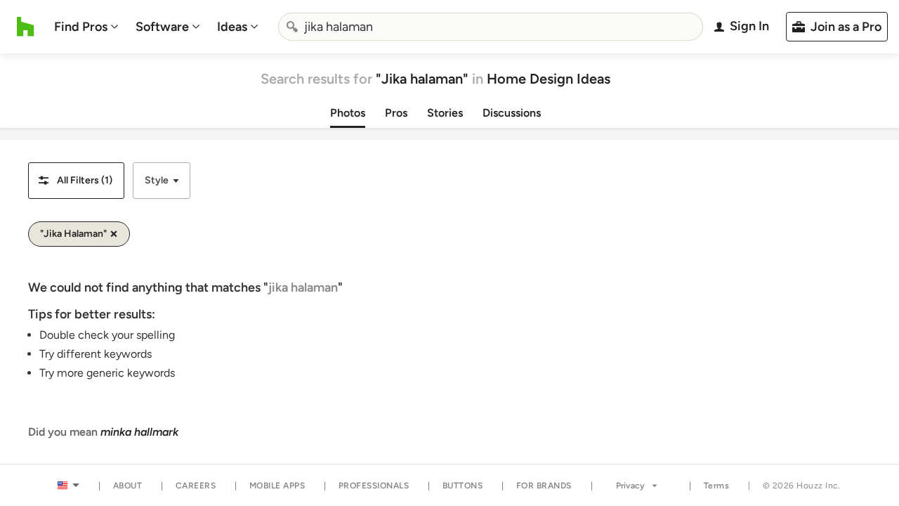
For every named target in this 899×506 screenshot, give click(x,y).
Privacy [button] (630, 486)
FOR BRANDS (544, 486)
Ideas (232, 26)
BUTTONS (462, 486)
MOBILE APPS (277, 486)
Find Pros (80, 26)
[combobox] (491, 27)
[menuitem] (86, 26)
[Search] (292, 27)
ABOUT (128, 486)
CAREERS (196, 486)
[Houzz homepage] (25, 26)
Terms (717, 486)
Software (162, 26)
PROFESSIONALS (374, 486)
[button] (76, 180)
